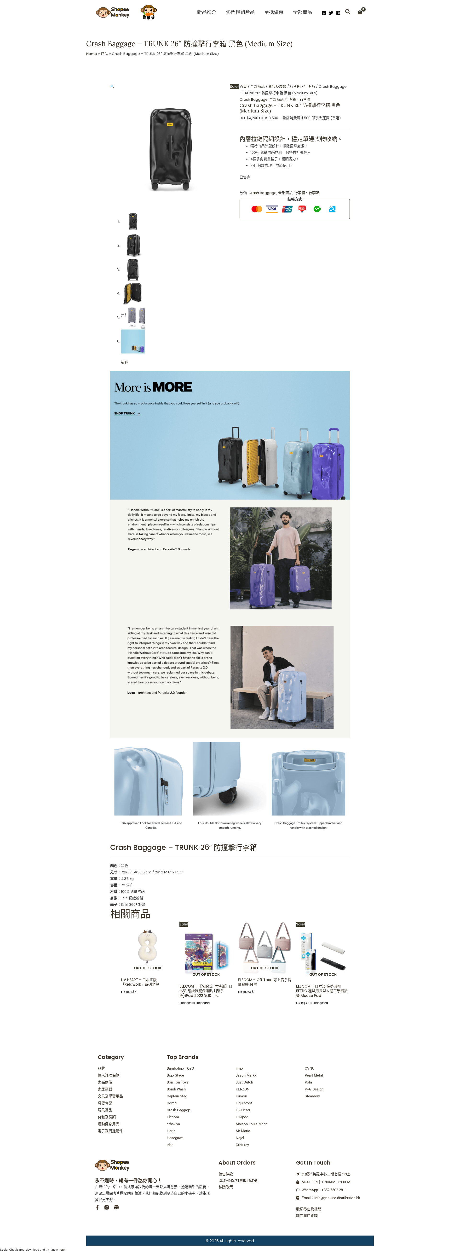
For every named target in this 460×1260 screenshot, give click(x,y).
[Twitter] (331, 13)
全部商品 (257, 86)
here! (62, 1249)
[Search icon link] (348, 13)
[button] (112, 86)
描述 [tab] (124, 362)
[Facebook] (324, 13)
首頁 (243, 86)
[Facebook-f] (97, 1207)
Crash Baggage (254, 99)
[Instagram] (338, 13)
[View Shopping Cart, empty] (360, 12)
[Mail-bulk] (116, 1207)
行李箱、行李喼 (302, 86)
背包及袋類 (277, 86)
